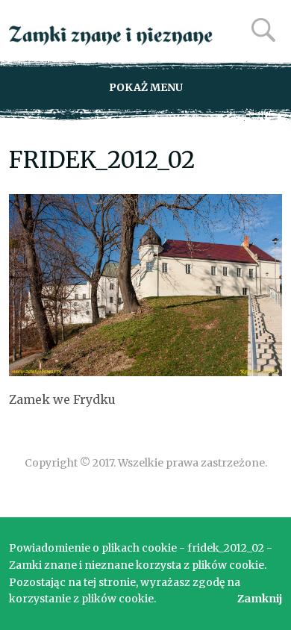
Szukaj (263, 30)
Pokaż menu (146, 87)
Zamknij (259, 598)
